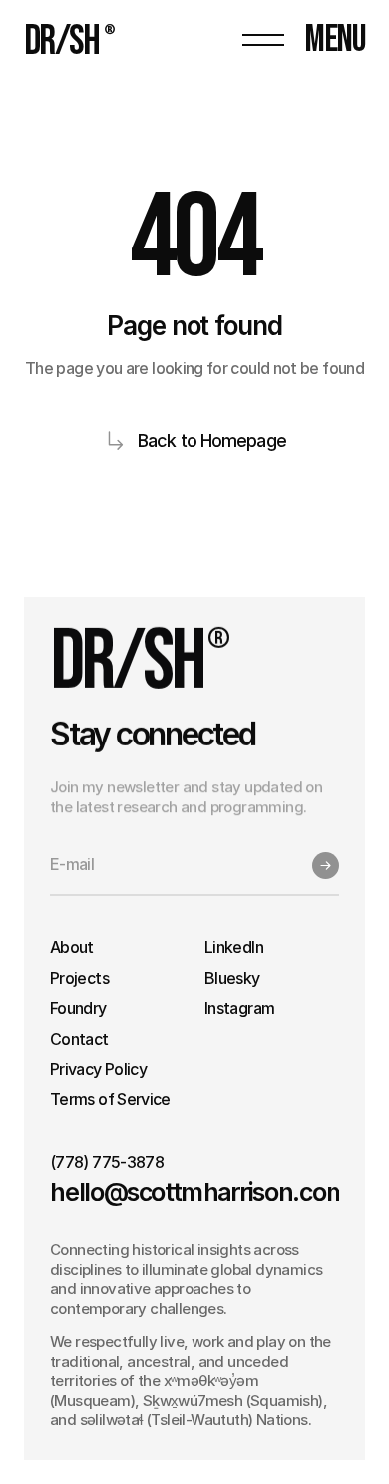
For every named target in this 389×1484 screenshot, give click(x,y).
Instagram (239, 1008)
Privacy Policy (98, 1069)
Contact (79, 1039)
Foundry (78, 1008)
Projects (79, 978)
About (72, 947)
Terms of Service (110, 1099)
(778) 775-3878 (107, 1162)
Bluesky (232, 978)
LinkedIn (233, 947)
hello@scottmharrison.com (199, 1191)
